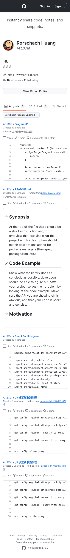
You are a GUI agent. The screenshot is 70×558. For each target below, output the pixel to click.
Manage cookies (45, 539)
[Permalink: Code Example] (6, 263)
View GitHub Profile (35, 91)
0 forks (21, 138)
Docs (19, 539)
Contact (29, 539)
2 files (9, 138)
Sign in (45, 6)
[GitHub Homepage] (24, 548)
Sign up (60, 6)
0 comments (36, 138)
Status (43, 535)
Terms (11, 535)
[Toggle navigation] (5, 6)
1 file (8, 203)
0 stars (51, 138)
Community (56, 535)
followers (14, 80)
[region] (35, 162)
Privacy (22, 535)
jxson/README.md (50, 192)
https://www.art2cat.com (22, 74)
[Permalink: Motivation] (6, 314)
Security (33, 535)
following (31, 80)
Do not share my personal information (35, 542)
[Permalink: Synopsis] (6, 216)
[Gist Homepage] (24, 6)
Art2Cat (7, 124)
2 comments (34, 475)
